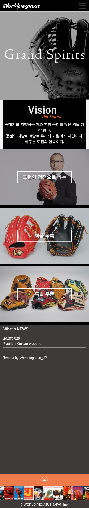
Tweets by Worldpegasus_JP (25, 358)
